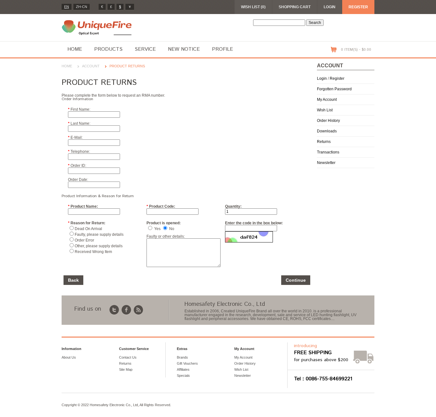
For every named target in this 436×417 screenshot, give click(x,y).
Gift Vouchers (187, 363)
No (171, 229)
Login (329, 7)
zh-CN (81, 7)
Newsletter (326, 162)
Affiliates (183, 369)
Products (108, 49)
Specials (183, 375)
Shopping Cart (295, 7)
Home (74, 49)
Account (91, 66)
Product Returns (127, 66)
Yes (157, 229)
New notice (184, 49)
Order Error (84, 240)
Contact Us (128, 357)
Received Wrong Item (93, 251)
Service (145, 49)
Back (73, 280)
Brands (182, 357)
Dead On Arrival (88, 229)
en (66, 7)
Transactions (328, 152)
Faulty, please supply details (99, 234)
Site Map (125, 369)
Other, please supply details (99, 246)
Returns (324, 141)
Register (358, 7)
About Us (69, 357)
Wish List (325, 110)
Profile (222, 49)
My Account (327, 99)
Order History (328, 120)
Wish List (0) (253, 7)
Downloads (327, 131)
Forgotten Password (334, 89)
